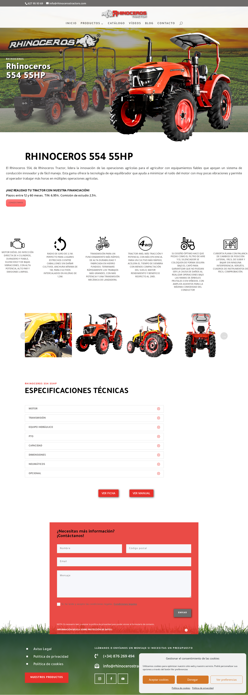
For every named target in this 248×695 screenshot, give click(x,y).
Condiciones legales (125, 604)
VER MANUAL (141, 493)
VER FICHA (108, 493)
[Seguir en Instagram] (100, 679)
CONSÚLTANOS (16, 203)
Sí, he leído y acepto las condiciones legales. (99, 604)
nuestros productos (46, 677)
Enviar (182, 613)
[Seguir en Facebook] (111, 679)
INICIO (71, 23)
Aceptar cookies (158, 679)
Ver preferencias (226, 679)
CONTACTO (166, 23)
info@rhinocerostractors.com (130, 666)
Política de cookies (181, 688)
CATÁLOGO (116, 23)
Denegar (192, 679)
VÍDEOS (135, 23)
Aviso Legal (42, 649)
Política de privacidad (203, 688)
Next (224, 336)
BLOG (149, 23)
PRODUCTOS (90, 23)
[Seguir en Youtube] (123, 679)
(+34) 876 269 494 (119, 656)
